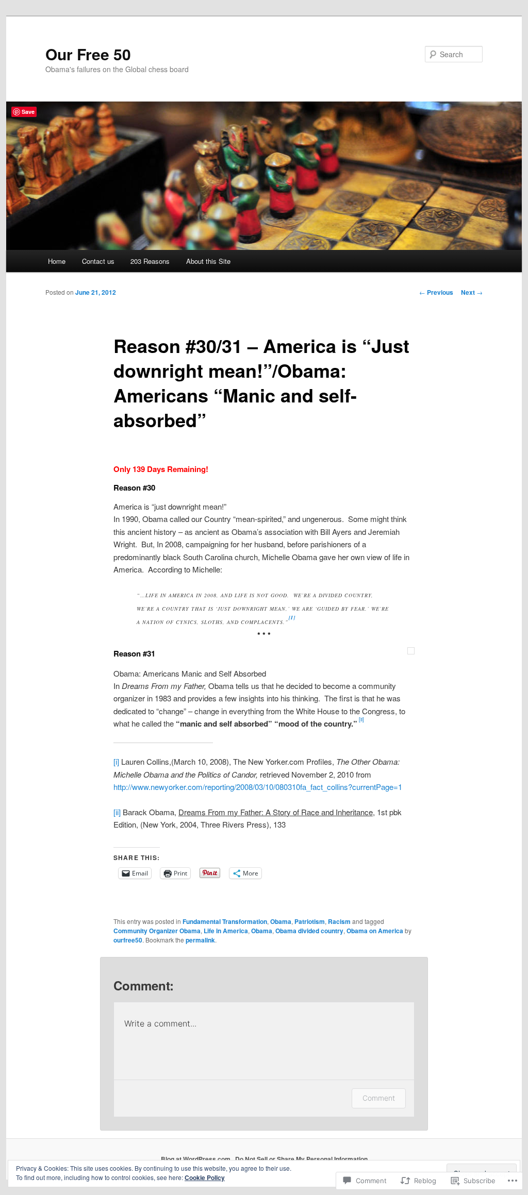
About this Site (208, 261)
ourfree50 (127, 940)
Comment (378, 1097)
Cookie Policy (205, 1177)
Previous (436, 292)
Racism (339, 921)
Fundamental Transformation (225, 921)
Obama (280, 921)
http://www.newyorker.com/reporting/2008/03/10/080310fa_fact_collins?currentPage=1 (257, 786)
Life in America (226, 930)
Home (56, 261)
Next (472, 292)
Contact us (98, 261)
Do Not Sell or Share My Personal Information (301, 1159)
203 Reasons (150, 261)
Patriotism (309, 921)
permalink (200, 940)
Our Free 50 (88, 54)
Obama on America (374, 930)
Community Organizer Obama (157, 930)
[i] (116, 761)
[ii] (117, 811)
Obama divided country (309, 930)
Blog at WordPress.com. (196, 1159)
